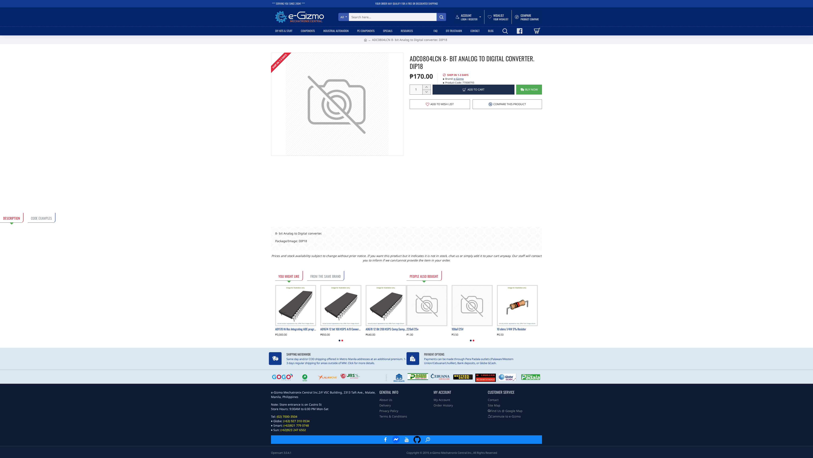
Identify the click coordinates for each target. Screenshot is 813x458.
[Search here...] (441, 17)
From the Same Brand (325, 276)
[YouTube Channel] (406, 439)
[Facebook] (385, 439)
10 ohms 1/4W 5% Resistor (511, 329)
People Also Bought (424, 276)
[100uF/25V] (472, 305)
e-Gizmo (459, 79)
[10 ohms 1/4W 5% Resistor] (517, 305)
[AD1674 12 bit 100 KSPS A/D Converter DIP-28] (340, 305)
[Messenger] (396, 439)
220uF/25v (412, 329)
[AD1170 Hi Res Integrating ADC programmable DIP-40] (295, 305)
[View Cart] (537, 31)
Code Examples (41, 218)
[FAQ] (427, 439)
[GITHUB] (417, 439)
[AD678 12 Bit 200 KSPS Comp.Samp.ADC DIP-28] (386, 305)
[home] (365, 39)
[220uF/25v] (427, 305)
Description (11, 218)
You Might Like (288, 276)
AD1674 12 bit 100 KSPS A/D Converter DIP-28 (340, 329)
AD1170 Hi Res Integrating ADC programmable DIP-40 (295, 329)
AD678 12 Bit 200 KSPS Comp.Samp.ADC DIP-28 (386, 329)
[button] (529, 90)
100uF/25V (457, 329)
